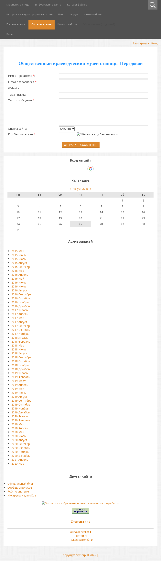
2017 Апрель (19, 314)
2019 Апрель (19, 385)
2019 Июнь (18, 393)
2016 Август (19, 290)
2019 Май (17, 389)
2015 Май (17, 251)
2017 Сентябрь (21, 326)
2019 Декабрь (20, 412)
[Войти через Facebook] (77, 169)
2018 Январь (19, 337)
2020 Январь (19, 416)
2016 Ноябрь (20, 302)
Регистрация (141, 43)
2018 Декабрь (20, 369)
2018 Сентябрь (21, 357)
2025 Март (18, 463)
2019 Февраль (20, 377)
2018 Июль (18, 349)
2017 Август (19, 322)
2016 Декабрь (20, 306)
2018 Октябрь (20, 361)
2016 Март (18, 271)
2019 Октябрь (20, 404)
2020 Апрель (19, 428)
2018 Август (19, 353)
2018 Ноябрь (20, 365)
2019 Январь (19, 373)
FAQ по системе (18, 491)
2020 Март (18, 424)
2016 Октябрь (20, 298)
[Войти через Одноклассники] (97, 169)
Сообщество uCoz (19, 487)
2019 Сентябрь (21, 400)
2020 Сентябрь (21, 444)
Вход (154, 43)
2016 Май (17, 278)
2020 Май (17, 432)
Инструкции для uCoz (21, 495)
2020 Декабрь (20, 455)
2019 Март (18, 381)
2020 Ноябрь (20, 452)
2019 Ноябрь (20, 408)
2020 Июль (18, 436)
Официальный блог (20, 483)
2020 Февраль (20, 420)
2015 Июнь (18, 255)
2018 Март (18, 345)
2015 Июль (18, 259)
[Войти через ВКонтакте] (70, 169)
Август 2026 (81, 188)
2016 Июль (18, 286)
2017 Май (17, 318)
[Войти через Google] (90, 169)
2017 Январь (19, 310)
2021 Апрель (19, 459)
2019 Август (19, 396)
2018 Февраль (20, 341)
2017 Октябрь (20, 330)
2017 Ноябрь (20, 333)
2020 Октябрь (20, 448)
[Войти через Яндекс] (84, 169)
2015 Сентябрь (21, 267)
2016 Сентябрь (21, 294)
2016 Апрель (19, 274)
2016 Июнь (18, 282)
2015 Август (19, 263)
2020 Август (19, 440)
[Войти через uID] (64, 169)
